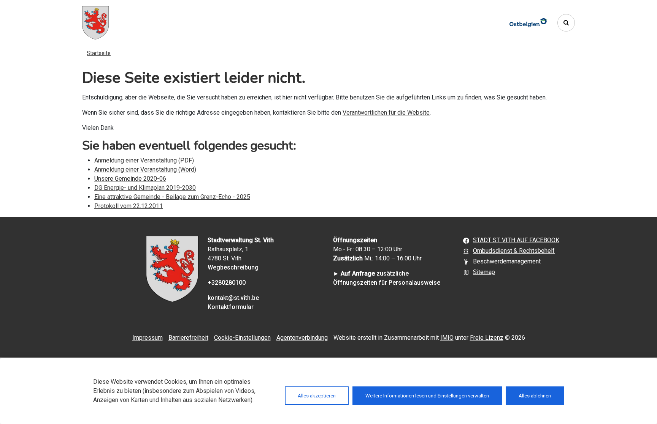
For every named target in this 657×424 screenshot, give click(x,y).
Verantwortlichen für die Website (386, 112)
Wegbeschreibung (233, 267)
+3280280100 (227, 282)
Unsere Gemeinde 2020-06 (130, 178)
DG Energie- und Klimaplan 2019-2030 (145, 187)
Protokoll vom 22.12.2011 (128, 206)
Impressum (147, 337)
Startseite (99, 53)
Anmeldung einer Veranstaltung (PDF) (144, 160)
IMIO (447, 337)
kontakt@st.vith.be (233, 297)
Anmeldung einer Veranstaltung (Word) (145, 169)
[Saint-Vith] (95, 22)
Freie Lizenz (486, 337)
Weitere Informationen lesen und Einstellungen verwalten (427, 396)
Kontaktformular (231, 307)
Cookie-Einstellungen (242, 337)
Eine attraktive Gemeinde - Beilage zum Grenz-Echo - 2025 (172, 196)
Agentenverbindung (302, 337)
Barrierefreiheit (188, 337)
